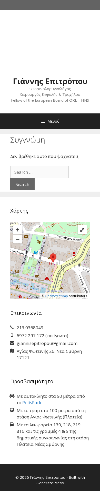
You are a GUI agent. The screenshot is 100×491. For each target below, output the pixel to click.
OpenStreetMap (56, 296)
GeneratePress (50, 482)
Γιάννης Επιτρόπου (50, 81)
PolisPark (31, 402)
